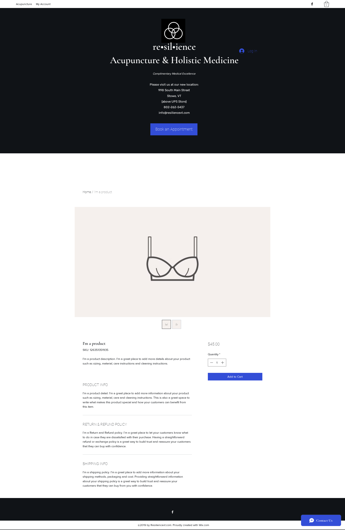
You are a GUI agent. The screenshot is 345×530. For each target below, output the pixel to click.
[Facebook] (312, 4)
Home (87, 192)
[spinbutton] (217, 362)
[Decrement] (211, 362)
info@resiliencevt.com (174, 113)
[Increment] (223, 362)
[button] (326, 4)
